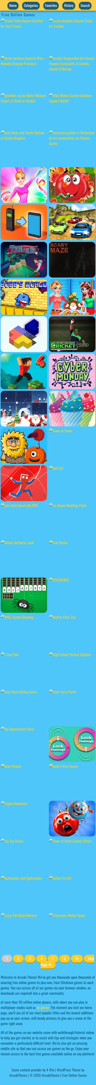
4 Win (50, 1070)
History (68, 5)
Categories (31, 5)
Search (85, 5)
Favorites (51, 5)
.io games (43, 1007)
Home (13, 5)
